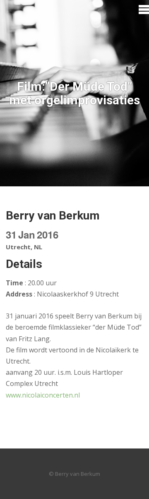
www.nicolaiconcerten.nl (43, 395)
